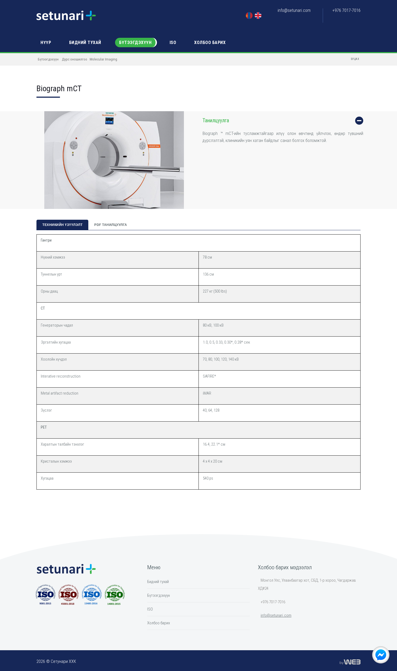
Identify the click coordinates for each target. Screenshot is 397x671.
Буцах (355, 58)
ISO (173, 42)
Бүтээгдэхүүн (135, 42)
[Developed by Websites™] (350, 661)
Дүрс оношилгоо (74, 59)
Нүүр (46, 42)
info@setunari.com (294, 10)
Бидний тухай (85, 42)
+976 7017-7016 (346, 10)
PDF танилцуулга (110, 225)
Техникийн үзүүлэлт (62, 225)
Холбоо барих (210, 42)
